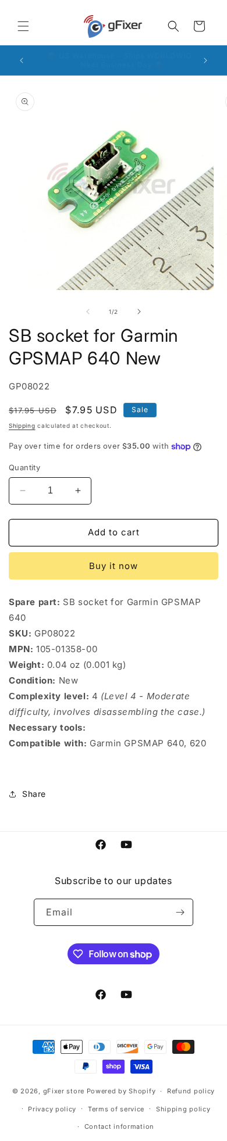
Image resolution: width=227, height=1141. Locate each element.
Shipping (22, 425)
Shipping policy (183, 1109)
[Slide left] (88, 311)
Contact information (119, 1126)
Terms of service (116, 1109)
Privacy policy (52, 1109)
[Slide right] (139, 311)
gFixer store (63, 1091)
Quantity (24, 467)
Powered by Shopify (121, 1091)
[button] (23, 26)
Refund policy (191, 1091)
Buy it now (113, 565)
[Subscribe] (180, 912)
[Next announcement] (205, 60)
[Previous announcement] (21, 60)
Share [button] (34, 794)
